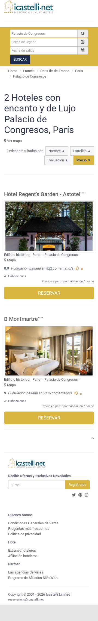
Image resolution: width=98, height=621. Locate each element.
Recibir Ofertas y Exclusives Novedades (39, 476)
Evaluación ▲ (57, 160)
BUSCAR (20, 59)
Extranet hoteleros (22, 550)
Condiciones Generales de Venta (33, 523)
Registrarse (77, 485)
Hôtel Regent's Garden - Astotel (42, 194)
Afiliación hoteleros (23, 556)
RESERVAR (49, 293)
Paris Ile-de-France (54, 71)
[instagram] (86, 495)
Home (12, 71)
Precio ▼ (83, 160)
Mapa (11, 260)
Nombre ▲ (56, 151)
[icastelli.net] (28, 6)
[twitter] (74, 495)
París (79, 71)
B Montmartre (21, 319)
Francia (29, 71)
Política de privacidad (24, 534)
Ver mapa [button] (14, 141)
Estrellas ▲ (82, 151)
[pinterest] (80, 495)
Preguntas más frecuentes (28, 529)
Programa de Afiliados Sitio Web (32, 578)
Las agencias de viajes (25, 572)
